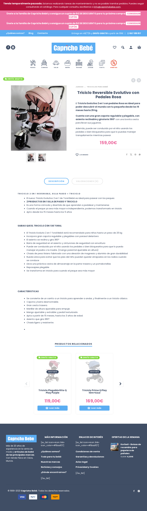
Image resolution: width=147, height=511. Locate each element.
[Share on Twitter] (130, 154)
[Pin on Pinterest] (134, 154)
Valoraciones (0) (87, 181)
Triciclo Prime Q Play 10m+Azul (94, 391)
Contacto (42, 33)
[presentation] (11, 118)
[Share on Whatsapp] (139, 154)
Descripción (56, 181)
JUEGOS (79, 87)
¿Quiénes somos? (15, 33)
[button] (122, 47)
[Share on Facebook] (126, 154)
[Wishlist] (114, 47)
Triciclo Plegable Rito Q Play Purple (52, 391)
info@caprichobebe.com (107, 6)
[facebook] (8, 47)
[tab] (56, 182)
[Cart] (139, 47)
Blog (31, 33)
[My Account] (130, 47)
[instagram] (13, 47)
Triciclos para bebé (97, 87)
